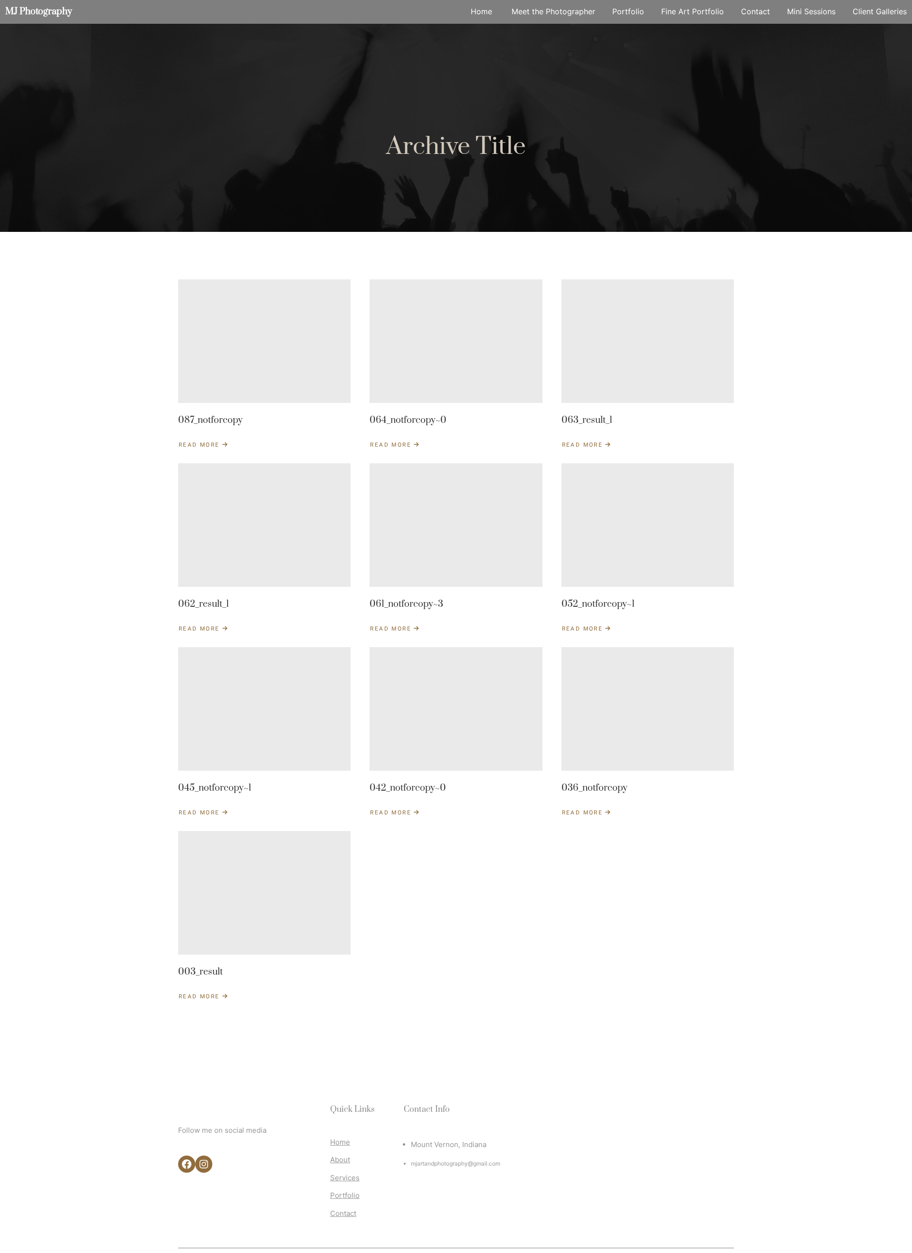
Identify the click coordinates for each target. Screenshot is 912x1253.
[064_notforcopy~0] (456, 341)
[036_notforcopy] (647, 709)
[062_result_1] (264, 525)
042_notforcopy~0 (408, 788)
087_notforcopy (210, 420)
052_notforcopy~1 (598, 604)
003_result (200, 972)
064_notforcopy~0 (408, 420)
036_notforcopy (594, 788)
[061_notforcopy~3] (456, 525)
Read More (203, 444)
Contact (343, 1213)
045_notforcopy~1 (214, 788)
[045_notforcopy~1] (264, 709)
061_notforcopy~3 (406, 604)
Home (340, 1142)
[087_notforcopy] (264, 341)
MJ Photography (38, 12)
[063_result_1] (647, 341)
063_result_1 (586, 420)
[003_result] (264, 893)
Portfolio (345, 1195)
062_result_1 (203, 604)
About (340, 1159)
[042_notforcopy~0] (456, 709)
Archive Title (456, 147)
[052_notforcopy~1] (647, 525)
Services (345, 1177)
